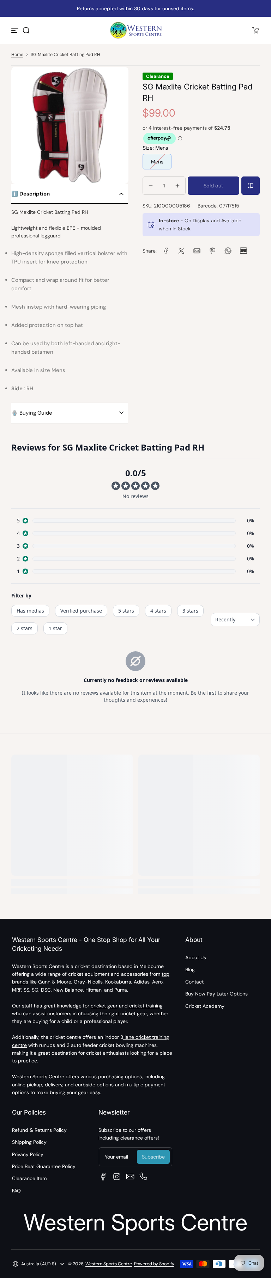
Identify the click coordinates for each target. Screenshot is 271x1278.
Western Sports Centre (108, 1264)
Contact (194, 982)
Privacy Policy (27, 1154)
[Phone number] (143, 1176)
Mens (157, 162)
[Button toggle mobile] (15, 30)
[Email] (130, 1176)
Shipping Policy (29, 1142)
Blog (190, 969)
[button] (26, 30)
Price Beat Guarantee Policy (44, 1166)
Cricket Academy (204, 1006)
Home (17, 54)
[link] (165, 250)
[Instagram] (117, 1176)
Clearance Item (29, 1178)
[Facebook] (103, 1176)
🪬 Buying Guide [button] (31, 412)
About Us (195, 957)
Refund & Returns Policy (39, 1130)
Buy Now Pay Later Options (216, 994)
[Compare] (250, 185)
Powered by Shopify (154, 1264)
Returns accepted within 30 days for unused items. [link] (135, 8)
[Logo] (135, 30)
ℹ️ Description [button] (30, 193)
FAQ (16, 1190)
